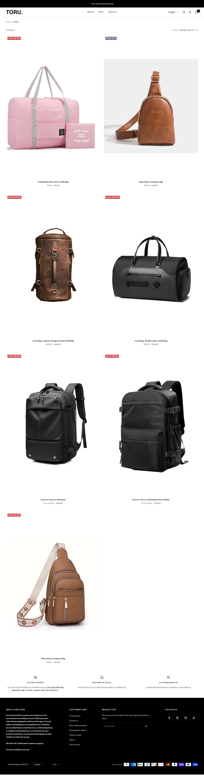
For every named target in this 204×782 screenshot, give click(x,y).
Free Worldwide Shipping (102, 3)
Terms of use (74, 744)
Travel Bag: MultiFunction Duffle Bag (150, 341)
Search (72, 740)
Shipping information (77, 730)
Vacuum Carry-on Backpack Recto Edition (151, 499)
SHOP (101, 12)
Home (8, 22)
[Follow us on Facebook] (169, 718)
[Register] (146, 726)
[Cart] (196, 12)
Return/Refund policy (78, 725)
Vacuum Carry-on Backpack (53, 499)
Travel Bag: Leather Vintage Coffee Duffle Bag (53, 341)
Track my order (75, 735)
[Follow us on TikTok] (194, 718)
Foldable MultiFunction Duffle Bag (53, 182)
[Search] (183, 12)
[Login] (190, 12)
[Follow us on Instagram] (186, 718)
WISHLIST (112, 12)
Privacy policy (74, 716)
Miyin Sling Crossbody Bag (151, 182)
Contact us (73, 720)
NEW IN (90, 12)
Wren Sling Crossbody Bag (53, 658)
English (171, 12)
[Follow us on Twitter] (177, 718)
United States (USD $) (17, 764)
